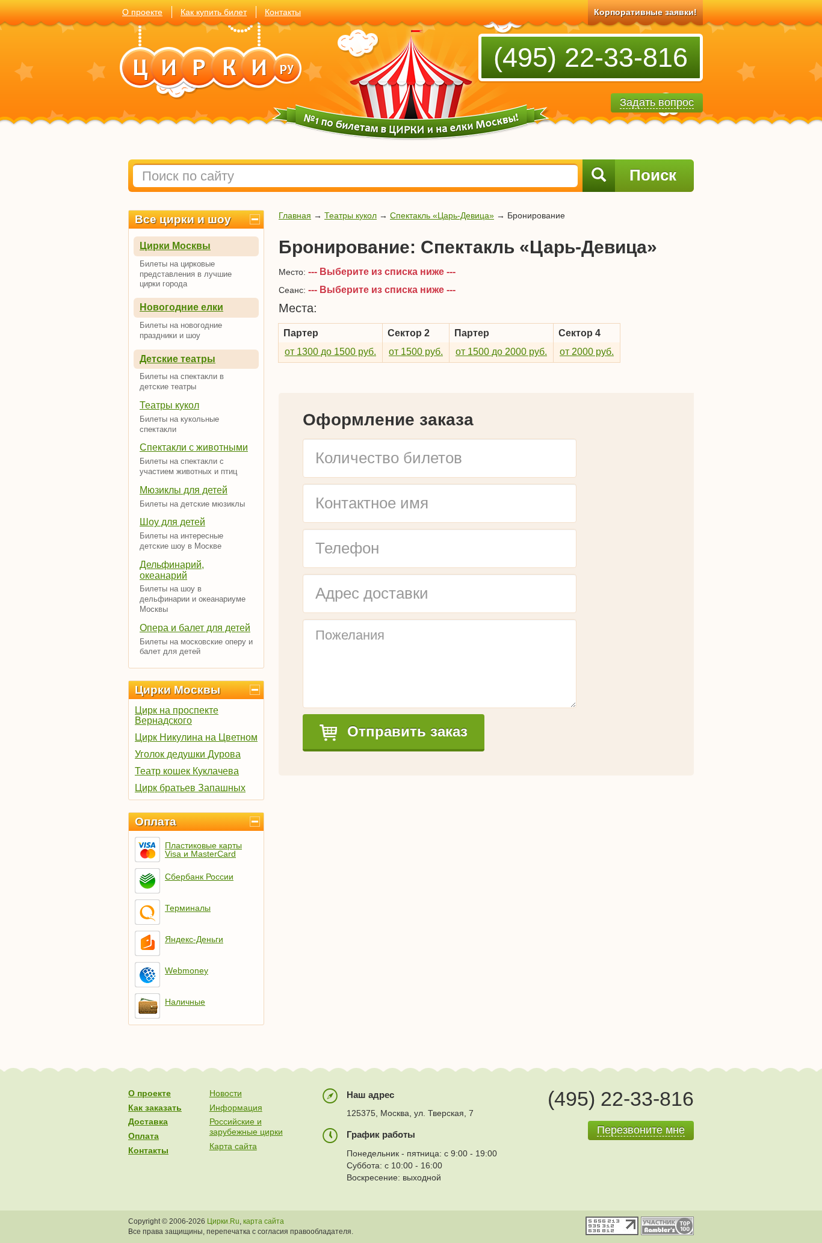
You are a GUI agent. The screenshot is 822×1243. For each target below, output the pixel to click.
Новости (225, 1093)
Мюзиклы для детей (183, 490)
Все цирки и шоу (183, 219)
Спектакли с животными (194, 447)
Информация (235, 1107)
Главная (295, 215)
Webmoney (186, 970)
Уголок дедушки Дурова (188, 754)
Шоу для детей (172, 522)
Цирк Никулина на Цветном (196, 737)
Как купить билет (214, 12)
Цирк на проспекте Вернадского (176, 715)
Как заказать (155, 1107)
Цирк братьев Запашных (190, 788)
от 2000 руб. (587, 352)
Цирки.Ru (223, 1221)
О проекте (142, 12)
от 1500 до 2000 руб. (501, 352)
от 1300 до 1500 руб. (330, 352)
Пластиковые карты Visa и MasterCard (203, 849)
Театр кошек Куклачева (187, 771)
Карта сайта (233, 1146)
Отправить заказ (405, 731)
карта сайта (263, 1221)
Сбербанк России (199, 876)
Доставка (148, 1121)
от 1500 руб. (416, 352)
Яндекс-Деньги (194, 939)
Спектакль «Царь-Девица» (442, 215)
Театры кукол (169, 405)
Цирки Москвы (175, 246)
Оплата (155, 821)
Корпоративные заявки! (645, 12)
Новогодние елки (181, 307)
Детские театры (177, 359)
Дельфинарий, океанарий (172, 570)
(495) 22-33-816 (590, 57)
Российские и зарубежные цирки (246, 1127)
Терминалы (188, 908)
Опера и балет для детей (195, 628)
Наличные (185, 1002)
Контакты (283, 12)
